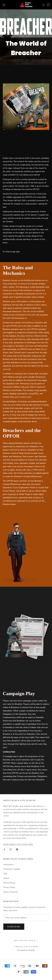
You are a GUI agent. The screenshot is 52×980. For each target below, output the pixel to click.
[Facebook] (4, 849)
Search (6, 878)
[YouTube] (17, 849)
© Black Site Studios (26, 947)
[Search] (43, 5)
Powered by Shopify (26, 950)
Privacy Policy (9, 887)
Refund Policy (9, 882)
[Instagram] (11, 849)
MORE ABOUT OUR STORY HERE (18, 844)
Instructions (8, 864)
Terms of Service (10, 892)
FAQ (5, 873)
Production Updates (12, 869)
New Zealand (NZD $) (25, 940)
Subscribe (13, 927)
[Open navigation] (3, 5)
